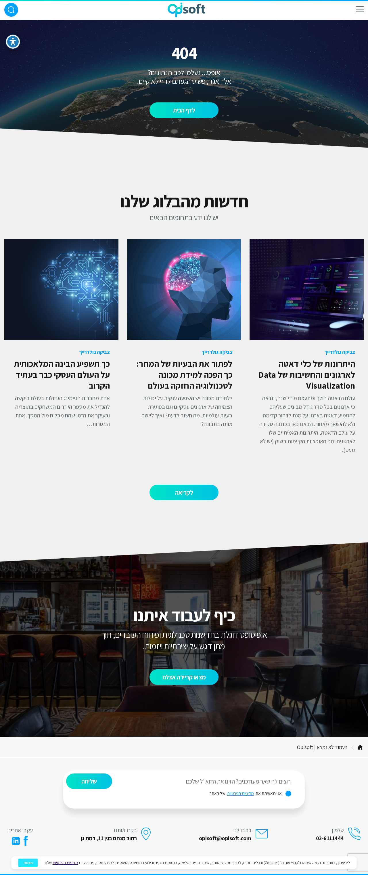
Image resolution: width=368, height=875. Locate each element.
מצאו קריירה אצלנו (184, 677)
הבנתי (28, 862)
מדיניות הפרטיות (240, 793)
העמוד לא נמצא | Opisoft (322, 747)
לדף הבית (184, 110)
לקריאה (184, 492)
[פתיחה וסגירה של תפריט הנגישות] (13, 42)
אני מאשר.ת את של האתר (250, 793)
